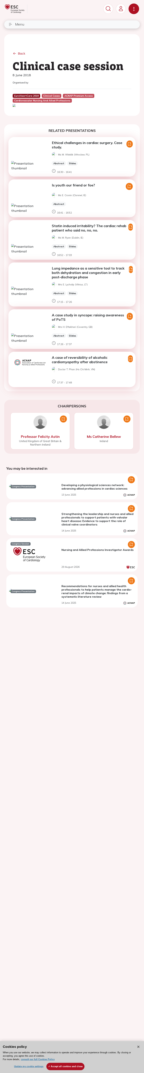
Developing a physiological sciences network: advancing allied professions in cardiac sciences (94, 486)
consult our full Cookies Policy (38, 1059)
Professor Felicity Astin (40, 436)
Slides (72, 163)
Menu (19, 24)
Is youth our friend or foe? (73, 185)
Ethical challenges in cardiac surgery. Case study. (87, 144)
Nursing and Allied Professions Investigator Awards (97, 550)
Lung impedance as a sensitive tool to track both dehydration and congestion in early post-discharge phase (88, 272)
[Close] (138, 1047)
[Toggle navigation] (134, 9)
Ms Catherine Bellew (104, 436)
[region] (72, 1057)
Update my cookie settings (28, 1066)
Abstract (58, 163)
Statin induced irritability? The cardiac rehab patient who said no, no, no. (89, 228)
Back (21, 53)
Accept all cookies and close (67, 1066)
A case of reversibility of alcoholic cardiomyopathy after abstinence (79, 359)
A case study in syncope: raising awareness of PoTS (88, 317)
